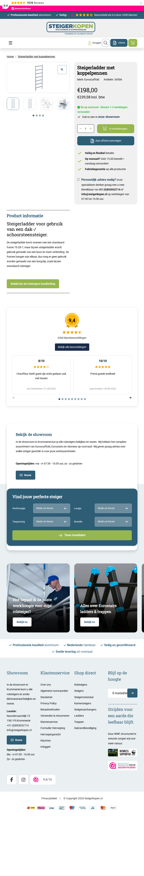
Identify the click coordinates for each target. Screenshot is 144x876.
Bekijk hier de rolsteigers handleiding (33, 283)
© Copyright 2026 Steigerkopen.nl (83, 798)
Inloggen (45, 746)
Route (27, 475)
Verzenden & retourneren (54, 715)
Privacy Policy (48, 703)
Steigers (79, 690)
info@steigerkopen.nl (94, 194)
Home (10, 56)
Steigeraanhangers (85, 709)
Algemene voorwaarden (54, 690)
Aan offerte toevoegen (108, 140)
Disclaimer (46, 697)
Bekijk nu (22, 621)
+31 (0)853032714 (109, 189)
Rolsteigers (80, 684)
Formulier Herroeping (52, 728)
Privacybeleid (49, 798)
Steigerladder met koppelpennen (36, 56)
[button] (33, 115)
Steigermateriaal (83, 697)
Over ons (45, 684)
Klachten (45, 740)
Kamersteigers (82, 703)
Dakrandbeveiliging (85, 728)
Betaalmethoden (50, 709)
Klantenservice (49, 721)
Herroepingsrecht (50, 734)
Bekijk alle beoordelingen (72, 346)
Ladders (79, 715)
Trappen (79, 721)
